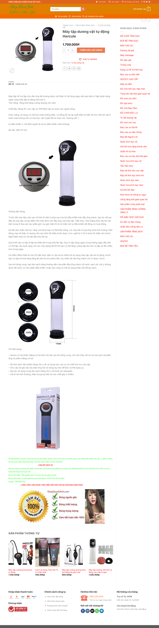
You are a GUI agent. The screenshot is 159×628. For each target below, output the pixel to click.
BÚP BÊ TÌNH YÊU (129, 246)
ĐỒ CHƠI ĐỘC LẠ (129, 113)
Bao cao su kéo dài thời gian (134, 156)
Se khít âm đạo (127, 190)
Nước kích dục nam (129, 180)
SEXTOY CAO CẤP (129, 79)
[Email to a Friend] (74, 68)
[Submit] (83, 9)
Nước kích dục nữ (128, 142)
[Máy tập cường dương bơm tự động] (20, 552)
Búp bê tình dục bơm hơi (132, 175)
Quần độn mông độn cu (131, 226)
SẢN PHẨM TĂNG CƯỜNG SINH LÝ (132, 211)
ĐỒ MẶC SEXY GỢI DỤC (132, 217)
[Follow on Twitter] (146, 2)
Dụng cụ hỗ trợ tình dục (131, 69)
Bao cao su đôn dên (130, 74)
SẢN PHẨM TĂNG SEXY (131, 231)
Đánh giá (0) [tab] (21, 84)
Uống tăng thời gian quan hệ (133, 199)
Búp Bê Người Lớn (129, 137)
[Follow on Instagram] (144, 2)
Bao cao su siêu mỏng (131, 132)
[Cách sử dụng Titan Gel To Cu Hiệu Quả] (47, 552)
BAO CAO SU (126, 45)
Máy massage (127, 55)
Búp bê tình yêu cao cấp (132, 170)
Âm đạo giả (125, 60)
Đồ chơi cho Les (128, 122)
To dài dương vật (128, 118)
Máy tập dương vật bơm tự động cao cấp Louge (100, 571)
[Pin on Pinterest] (79, 68)
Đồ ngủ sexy (126, 103)
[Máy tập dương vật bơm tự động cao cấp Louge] (101, 552)
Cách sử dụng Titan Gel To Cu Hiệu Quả (46, 571)
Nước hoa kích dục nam (131, 185)
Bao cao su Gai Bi (128, 127)
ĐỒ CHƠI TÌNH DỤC (130, 36)
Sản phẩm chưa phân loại (132, 204)
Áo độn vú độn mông (130, 222)
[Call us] (97, 611)
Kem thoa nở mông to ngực (133, 194)
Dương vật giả (127, 50)
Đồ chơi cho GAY (128, 98)
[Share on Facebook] (65, 68)
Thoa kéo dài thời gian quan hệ (135, 93)
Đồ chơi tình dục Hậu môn (132, 89)
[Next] (113, 560)
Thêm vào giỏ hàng (91, 50)
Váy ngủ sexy (126, 166)
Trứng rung (125, 65)
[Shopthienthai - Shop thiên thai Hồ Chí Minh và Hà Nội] (27, 9)
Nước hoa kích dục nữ (130, 161)
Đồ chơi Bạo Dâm (128, 108)
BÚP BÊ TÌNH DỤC (129, 41)
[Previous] (8, 560)
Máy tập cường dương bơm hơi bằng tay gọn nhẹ (74, 571)
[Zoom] (11, 70)
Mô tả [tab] (11, 84)
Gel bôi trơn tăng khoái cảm (133, 146)
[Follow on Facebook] (142, 2)
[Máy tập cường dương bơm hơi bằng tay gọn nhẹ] (74, 552)
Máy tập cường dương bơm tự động (20, 571)
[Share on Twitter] (69, 68)
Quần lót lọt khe (127, 151)
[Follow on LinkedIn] (102, 611)
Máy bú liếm (126, 84)
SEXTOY (124, 241)
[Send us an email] (149, 2)
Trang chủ (68, 25)
